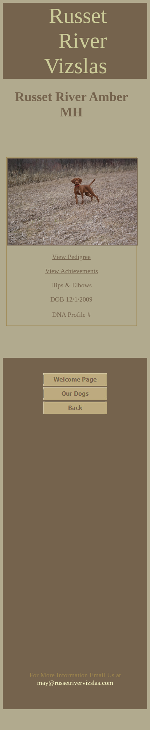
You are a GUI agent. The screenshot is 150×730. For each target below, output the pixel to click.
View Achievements (71, 271)
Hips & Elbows (71, 285)
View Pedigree (71, 256)
